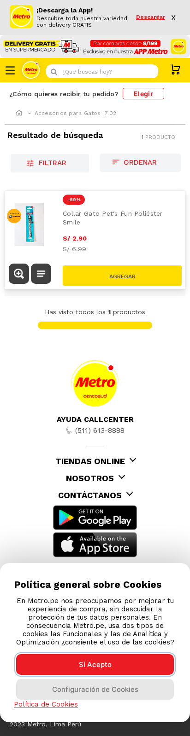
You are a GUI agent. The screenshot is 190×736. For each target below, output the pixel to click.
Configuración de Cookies (95, 689)
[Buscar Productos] (149, 71)
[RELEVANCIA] (140, 163)
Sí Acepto (95, 664)
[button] (19, 275)
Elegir (143, 94)
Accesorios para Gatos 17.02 (75, 113)
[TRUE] (122, 275)
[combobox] (102, 71)
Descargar (150, 17)
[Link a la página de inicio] (19, 114)
